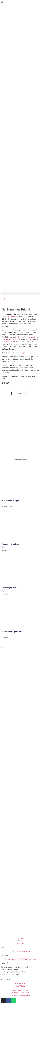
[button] (20, 293)
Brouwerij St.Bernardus (26, 337)
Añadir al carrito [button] (7, 506)
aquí (23, 353)
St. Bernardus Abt (10, 339)
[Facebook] (8, 1000)
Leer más (5, 594)
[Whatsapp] (13, 1000)
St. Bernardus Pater (11, 342)
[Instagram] (3, 1000)
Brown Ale (12, 317)
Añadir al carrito (22, 393)
